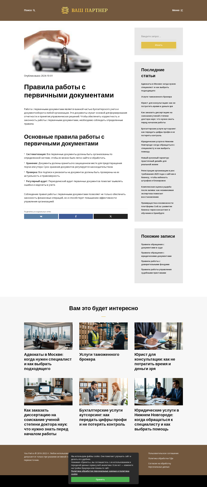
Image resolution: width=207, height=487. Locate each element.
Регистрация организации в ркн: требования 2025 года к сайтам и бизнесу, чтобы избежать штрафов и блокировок (158, 175)
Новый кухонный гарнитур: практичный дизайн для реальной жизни (155, 161)
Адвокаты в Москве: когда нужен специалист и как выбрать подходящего (158, 87)
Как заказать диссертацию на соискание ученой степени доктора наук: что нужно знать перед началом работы (157, 117)
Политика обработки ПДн (160, 458)
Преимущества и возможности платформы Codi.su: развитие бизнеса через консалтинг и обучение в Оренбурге (157, 208)
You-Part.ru (29, 453)
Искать (158, 45)
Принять (100, 479)
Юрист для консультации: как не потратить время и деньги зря (158, 105)
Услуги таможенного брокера (156, 96)
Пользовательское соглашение (163, 453)
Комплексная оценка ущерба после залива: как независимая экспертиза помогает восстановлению (157, 191)
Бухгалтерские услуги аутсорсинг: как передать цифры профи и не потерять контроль (158, 132)
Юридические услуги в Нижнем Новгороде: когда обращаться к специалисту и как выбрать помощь (157, 146)
